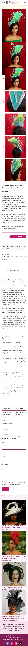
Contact (16, 630)
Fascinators (22, 256)
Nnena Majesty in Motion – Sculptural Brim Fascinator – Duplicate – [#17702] (13, 527)
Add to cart (18, 237)
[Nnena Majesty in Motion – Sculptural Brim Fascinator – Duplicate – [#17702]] (14, 512)
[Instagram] (11, 643)
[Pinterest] (16, 643)
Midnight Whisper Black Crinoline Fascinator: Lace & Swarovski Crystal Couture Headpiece (13, 618)
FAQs (10, 630)
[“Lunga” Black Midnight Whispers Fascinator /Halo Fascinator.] (14, 574)
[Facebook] (7, 643)
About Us (22, 628)
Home (4, 624)
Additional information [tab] (14, 270)
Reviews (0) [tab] (14, 274)
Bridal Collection (18, 626)
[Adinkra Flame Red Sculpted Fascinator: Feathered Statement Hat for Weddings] (14, 543)
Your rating (4, 443)
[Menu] (25, 2)
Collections (13, 256)
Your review (5, 464)
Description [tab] (14, 267)
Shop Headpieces (20, 624)
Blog (16, 628)
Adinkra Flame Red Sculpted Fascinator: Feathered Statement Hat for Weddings (14, 558)
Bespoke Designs (8, 628)
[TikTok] (20, 643)
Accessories (7, 626)
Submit (5, 489)
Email (4, 456)
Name (4, 448)
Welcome (10, 624)
